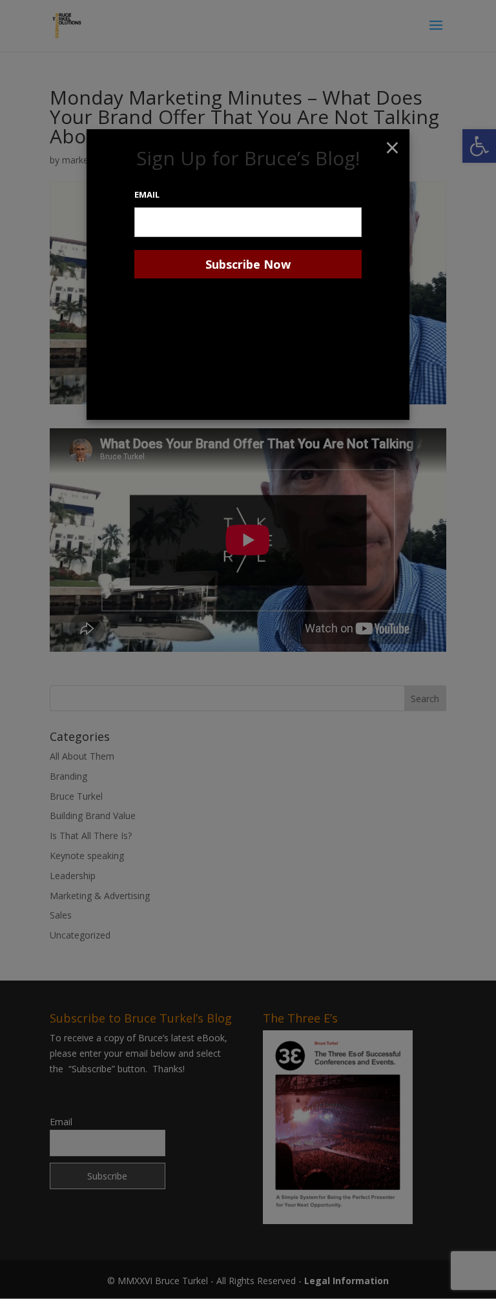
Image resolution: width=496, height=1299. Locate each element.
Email (147, 194)
